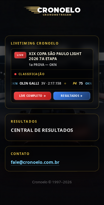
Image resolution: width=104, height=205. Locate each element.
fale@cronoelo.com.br (35, 162)
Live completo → (32, 96)
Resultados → (72, 96)
